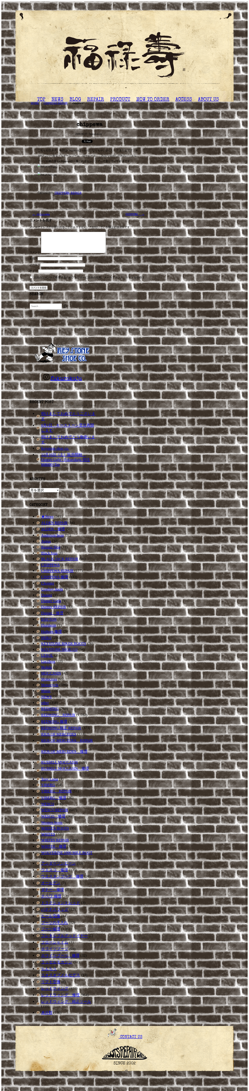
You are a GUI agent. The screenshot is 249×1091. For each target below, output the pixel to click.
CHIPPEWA (135, 214)
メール (34, 264)
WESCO (47, 804)
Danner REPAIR (53, 607)
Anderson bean (52, 535)
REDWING (50, 708)
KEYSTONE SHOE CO (59, 649)
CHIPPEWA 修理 (54, 577)
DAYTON (49, 619)
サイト (33, 271)
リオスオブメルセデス (60, 975)
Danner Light (51, 601)
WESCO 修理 (53, 816)
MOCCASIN (51, 673)
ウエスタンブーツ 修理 (62, 876)
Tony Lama (49, 779)
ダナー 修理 (52, 889)
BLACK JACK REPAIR (59, 559)
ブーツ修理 (50, 929)
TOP (41, 99)
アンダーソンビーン (58, 863)
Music (46, 691)
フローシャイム (54, 942)
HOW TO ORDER (152, 99)
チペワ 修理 (51, 896)
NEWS (57, 99)
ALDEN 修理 (53, 529)
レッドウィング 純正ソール (66, 1001)
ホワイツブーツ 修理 (60, 955)
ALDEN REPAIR (54, 523)
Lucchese (48, 661)
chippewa (41, 214)
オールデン (50, 883)
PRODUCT (120, 99)
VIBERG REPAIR (56, 791)
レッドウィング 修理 (60, 995)
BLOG (75, 99)
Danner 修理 (52, 613)
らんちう (49, 968)
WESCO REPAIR (54, 810)
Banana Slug (50, 547)
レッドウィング (54, 988)
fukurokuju (66, 378)
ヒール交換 (50, 916)
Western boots (52, 822)
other (45, 702)
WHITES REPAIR (55, 840)
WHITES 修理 (53, 846)
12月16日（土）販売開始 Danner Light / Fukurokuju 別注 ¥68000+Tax (65, 459)
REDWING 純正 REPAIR (61, 728)
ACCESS (183, 99)
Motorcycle (49, 685)
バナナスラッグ (54, 909)
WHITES (48, 834)
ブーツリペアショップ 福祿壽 (124, 56)
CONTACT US (130, 1037)
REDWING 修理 (54, 721)
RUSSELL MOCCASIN (59, 762)
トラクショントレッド (60, 903)
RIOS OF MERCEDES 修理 (64, 751)
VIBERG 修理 (53, 798)
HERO (46, 638)
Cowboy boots (52, 589)
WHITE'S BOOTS (55, 828)
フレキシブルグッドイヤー (64, 935)
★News (47, 516)
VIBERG (48, 785)
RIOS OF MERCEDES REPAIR (67, 740)
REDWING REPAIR (58, 715)
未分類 (46, 1012)
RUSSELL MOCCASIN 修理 (65, 768)
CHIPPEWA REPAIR (67, 193)
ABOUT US (208, 99)
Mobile (46, 667)
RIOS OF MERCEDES (58, 734)
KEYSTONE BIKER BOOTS (63, 643)
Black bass (49, 553)
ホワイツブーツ (54, 949)
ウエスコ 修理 (54, 870)
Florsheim (48, 625)
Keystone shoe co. (55, 448)
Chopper (47, 583)
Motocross (49, 679)
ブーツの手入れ (54, 922)
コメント (34, 252)
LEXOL (47, 655)
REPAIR (95, 99)
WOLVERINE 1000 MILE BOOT (66, 852)
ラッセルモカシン (56, 962)
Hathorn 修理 (51, 631)
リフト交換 (50, 982)
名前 (33, 258)
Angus (46, 541)
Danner (46, 595)
